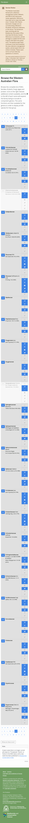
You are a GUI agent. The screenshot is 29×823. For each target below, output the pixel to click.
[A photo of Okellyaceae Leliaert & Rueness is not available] (25, 242)
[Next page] (24, 121)
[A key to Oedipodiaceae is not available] (25, 227)
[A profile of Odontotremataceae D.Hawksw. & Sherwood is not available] (25, 202)
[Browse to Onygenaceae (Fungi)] (3, 362)
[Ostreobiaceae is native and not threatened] (25, 619)
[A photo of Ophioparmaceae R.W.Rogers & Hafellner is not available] (25, 435)
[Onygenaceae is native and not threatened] (25, 362)
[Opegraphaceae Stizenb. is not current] (25, 389)
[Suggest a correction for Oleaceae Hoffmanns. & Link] (25, 279)
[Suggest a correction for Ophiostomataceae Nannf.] (25, 451)
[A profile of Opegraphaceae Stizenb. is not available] (25, 395)
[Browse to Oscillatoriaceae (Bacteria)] (3, 598)
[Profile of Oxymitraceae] (25, 695)
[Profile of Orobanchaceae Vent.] (25, 524)
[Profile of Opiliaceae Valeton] (25, 481)
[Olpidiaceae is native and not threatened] (25, 298)
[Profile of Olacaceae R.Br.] (25, 267)
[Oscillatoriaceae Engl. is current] (25, 604)
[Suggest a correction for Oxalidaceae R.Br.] (25, 665)
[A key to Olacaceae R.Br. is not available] (25, 269)
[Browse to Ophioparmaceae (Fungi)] (3, 426)
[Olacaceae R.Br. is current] (25, 261)
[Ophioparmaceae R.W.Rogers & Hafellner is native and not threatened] (25, 426)
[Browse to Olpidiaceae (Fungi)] (3, 298)
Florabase (4, 2)
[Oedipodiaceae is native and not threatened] (25, 212)
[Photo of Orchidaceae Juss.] (25, 499)
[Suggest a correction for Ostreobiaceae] (25, 622)
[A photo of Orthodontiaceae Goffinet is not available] (25, 542)
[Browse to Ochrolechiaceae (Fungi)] (3, 147)
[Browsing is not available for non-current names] (3, 190)
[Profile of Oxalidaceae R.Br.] (25, 674)
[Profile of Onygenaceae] (25, 374)
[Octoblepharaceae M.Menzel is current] (25, 175)
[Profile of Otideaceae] (25, 652)
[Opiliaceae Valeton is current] (25, 475)
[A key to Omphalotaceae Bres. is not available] (25, 334)
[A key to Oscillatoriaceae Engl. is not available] (25, 612)
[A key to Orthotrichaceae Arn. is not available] (25, 591)
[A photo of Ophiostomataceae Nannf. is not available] (25, 456)
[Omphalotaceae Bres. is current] (25, 325)
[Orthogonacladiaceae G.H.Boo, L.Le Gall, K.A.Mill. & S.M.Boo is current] (25, 561)
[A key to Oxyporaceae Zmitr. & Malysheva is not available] (25, 720)
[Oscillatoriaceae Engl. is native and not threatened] (25, 598)
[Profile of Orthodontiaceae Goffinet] (25, 545)
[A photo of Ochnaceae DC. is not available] (25, 135)
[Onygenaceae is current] (25, 368)
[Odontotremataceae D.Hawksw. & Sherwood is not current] (25, 196)
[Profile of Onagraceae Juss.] (25, 352)
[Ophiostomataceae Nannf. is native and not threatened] (25, 448)
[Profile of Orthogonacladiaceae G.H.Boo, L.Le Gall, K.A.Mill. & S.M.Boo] (25, 567)
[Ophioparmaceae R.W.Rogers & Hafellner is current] (25, 432)
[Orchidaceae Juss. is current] (25, 496)
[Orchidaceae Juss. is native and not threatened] (25, 491)
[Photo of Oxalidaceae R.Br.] (25, 671)
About (4, 771)
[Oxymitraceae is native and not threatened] (25, 683)
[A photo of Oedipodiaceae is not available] (25, 221)
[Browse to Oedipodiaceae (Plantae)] (3, 212)
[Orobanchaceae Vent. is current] (25, 518)
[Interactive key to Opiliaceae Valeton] (25, 484)
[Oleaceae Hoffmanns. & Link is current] (25, 282)
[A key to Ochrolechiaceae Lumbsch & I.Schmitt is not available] (25, 162)
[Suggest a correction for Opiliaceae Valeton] (25, 472)
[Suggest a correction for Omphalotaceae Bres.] (25, 322)
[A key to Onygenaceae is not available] (25, 377)
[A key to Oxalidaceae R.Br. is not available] (25, 677)
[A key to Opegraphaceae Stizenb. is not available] (25, 398)
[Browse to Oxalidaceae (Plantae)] (3, 662)
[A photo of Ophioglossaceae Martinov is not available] (25, 414)
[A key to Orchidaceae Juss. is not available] (25, 505)
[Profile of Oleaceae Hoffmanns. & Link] (25, 288)
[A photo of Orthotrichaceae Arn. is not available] (25, 585)
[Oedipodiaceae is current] (25, 218)
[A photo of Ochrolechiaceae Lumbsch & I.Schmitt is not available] (25, 156)
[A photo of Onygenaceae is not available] (25, 371)
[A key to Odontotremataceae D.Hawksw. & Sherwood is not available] (25, 205)
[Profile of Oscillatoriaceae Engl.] (25, 609)
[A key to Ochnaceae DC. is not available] (25, 141)
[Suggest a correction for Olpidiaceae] (25, 301)
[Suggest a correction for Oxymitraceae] (25, 686)
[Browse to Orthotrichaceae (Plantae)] (3, 576)
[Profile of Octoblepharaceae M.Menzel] (25, 181)
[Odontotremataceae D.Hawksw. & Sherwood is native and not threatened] (25, 190)
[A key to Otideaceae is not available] (25, 655)
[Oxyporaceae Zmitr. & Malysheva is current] (25, 711)
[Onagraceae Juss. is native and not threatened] (25, 340)
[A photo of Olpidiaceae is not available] (25, 306)
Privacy (5, 775)
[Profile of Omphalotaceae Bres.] (25, 331)
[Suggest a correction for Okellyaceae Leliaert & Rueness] (25, 236)
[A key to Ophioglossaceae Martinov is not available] (25, 420)
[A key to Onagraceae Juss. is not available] (25, 355)
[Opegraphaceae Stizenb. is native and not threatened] (25, 383)
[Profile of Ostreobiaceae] (25, 631)
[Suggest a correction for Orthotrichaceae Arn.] (25, 579)
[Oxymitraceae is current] (25, 689)
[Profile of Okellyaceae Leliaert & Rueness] (25, 245)
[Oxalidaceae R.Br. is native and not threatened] (25, 662)
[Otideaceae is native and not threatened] (25, 641)
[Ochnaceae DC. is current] (25, 132)
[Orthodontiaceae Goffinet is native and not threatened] (25, 533)
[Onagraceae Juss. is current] (25, 346)
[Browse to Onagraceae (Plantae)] (3, 340)
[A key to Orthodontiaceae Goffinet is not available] (25, 548)
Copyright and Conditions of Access (12, 773)
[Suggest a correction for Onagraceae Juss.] (25, 343)
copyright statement (10, 788)
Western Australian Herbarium (11, 780)
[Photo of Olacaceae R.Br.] (25, 264)
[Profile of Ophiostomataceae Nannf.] (25, 459)
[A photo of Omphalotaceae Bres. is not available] (25, 328)
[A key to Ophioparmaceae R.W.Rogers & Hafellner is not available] (25, 441)
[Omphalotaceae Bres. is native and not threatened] (25, 319)
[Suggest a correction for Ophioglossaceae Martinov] (25, 408)
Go (23, 69)
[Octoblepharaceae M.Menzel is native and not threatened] (25, 169)
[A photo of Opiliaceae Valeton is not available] (25, 478)
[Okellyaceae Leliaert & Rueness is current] (25, 239)
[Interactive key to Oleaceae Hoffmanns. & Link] (25, 291)
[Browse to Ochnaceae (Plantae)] (3, 126)
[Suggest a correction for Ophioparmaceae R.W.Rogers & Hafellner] (25, 429)
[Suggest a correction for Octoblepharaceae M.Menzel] (25, 172)
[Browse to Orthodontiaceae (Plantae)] (3, 533)
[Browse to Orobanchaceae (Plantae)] (3, 512)
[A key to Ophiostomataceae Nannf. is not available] (25, 462)
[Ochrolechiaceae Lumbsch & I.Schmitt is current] (25, 153)
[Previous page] (2, 114)
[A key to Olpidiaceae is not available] (25, 312)
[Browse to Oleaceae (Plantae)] (3, 276)
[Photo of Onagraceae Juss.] (25, 349)
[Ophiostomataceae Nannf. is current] (25, 454)
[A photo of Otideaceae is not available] (25, 649)
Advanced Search (23, 67)
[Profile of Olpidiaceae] (25, 309)
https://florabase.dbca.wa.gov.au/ (12, 801)
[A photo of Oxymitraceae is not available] (25, 692)
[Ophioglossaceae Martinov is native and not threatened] (25, 405)
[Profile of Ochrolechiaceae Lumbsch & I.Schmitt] (25, 159)
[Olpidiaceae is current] (25, 304)
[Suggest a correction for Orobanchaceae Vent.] (25, 515)
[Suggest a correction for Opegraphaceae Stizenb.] (25, 386)
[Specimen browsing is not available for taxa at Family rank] (25, 144)
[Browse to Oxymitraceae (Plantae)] (3, 683)
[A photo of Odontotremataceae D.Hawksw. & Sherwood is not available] (25, 199)
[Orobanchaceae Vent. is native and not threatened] (25, 512)
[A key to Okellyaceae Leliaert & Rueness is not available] (25, 248)
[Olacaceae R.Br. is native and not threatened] (25, 255)
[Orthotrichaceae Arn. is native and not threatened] (25, 576)
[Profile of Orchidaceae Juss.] (25, 502)
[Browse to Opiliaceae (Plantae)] (3, 469)
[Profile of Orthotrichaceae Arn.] (25, 588)
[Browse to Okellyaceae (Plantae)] (3, 233)
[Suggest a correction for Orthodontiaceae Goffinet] (25, 536)
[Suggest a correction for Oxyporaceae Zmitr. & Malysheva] (25, 708)
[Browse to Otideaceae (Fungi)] (3, 641)
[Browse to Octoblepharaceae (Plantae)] (3, 169)
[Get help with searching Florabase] (26, 69)
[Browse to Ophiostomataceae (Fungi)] (3, 448)
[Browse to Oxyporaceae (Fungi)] (3, 705)
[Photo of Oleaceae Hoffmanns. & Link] (25, 285)
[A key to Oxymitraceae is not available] (25, 698)
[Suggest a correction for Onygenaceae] (25, 365)
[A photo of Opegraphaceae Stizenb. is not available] (25, 392)
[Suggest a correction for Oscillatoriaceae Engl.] (25, 601)
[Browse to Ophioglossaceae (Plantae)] (3, 405)
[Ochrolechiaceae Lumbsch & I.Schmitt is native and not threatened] (25, 148)
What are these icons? (8, 742)
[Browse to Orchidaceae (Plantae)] (3, 490)
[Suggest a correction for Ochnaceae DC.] (25, 129)
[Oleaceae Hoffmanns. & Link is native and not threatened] (25, 276)
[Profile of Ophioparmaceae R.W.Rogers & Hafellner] (25, 438)
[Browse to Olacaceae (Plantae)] (3, 255)
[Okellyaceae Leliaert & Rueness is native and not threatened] (25, 233)
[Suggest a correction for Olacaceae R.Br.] (25, 258)
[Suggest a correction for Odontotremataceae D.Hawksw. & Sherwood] (25, 193)
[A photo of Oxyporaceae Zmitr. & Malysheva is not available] (25, 714)
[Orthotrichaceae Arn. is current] (25, 582)
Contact (9, 771)
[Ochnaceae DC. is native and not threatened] (25, 126)
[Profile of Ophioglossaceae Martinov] (25, 417)
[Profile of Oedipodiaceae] (25, 224)
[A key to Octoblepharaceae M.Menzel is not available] (25, 184)
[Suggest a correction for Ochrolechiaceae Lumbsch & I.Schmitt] (25, 151)
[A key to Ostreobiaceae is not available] (25, 634)
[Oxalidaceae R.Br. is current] (25, 668)
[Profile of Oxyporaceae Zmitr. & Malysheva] (25, 717)
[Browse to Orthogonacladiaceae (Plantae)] (3, 555)
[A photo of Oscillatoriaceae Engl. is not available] (25, 607)
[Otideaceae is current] (25, 646)
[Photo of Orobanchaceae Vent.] (25, 521)
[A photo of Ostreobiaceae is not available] (25, 628)
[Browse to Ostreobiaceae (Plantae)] (3, 619)
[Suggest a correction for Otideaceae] (25, 644)
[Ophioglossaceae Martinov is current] (25, 411)
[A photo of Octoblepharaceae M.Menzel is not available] (25, 178)
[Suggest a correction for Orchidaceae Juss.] (25, 493)
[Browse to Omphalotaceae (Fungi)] (3, 319)
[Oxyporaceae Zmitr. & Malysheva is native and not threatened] (25, 705)
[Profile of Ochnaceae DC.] (25, 138)
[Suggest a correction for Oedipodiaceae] (25, 215)
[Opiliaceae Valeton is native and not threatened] (25, 469)
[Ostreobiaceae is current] (25, 625)
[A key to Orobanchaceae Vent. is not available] (25, 527)
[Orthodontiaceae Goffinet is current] (25, 539)
